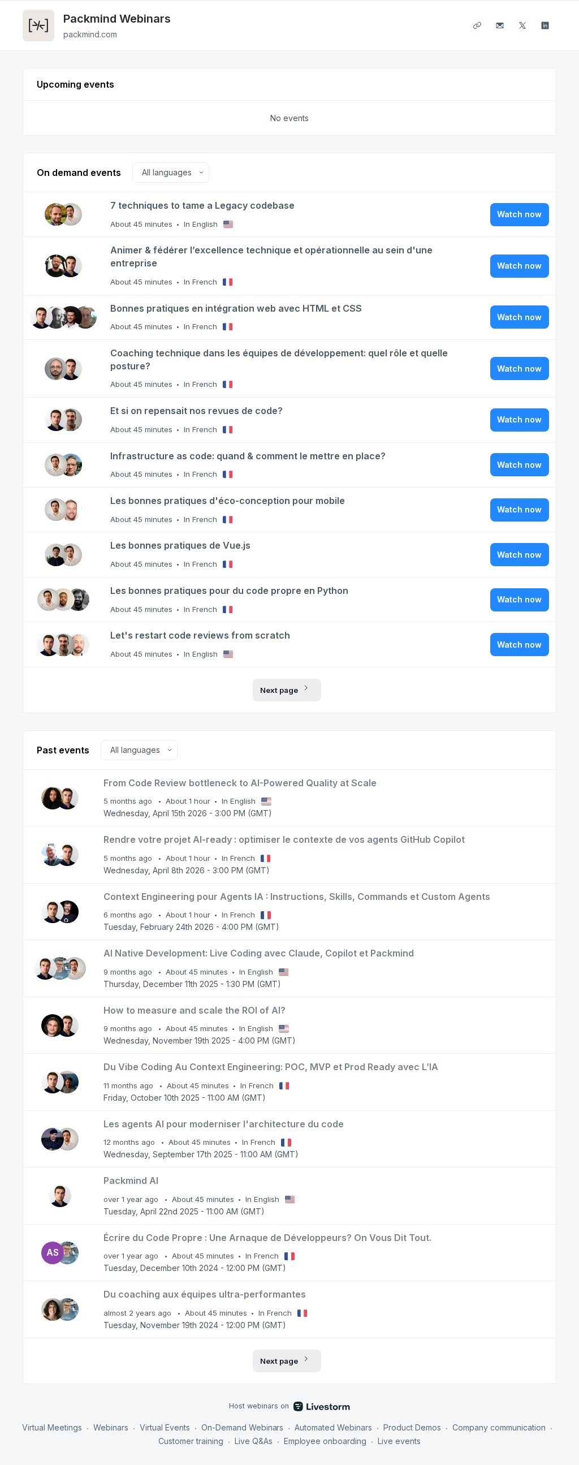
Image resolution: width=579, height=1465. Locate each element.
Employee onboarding (325, 1441)
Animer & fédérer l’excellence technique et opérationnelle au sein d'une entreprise (271, 256)
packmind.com (90, 34)
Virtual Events (165, 1427)
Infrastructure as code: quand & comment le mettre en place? (248, 456)
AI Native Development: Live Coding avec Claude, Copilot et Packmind (258, 953)
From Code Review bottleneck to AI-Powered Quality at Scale (240, 782)
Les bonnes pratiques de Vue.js (180, 545)
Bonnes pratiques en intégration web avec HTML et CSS (236, 308)
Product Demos (412, 1427)
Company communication (499, 1427)
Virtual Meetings (52, 1427)
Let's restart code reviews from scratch (200, 635)
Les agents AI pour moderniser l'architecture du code (223, 1124)
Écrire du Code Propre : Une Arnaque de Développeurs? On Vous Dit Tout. (267, 1237)
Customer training (190, 1441)
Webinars (110, 1427)
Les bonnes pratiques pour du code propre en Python (229, 590)
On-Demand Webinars (242, 1427)
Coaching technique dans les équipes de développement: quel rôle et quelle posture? (279, 359)
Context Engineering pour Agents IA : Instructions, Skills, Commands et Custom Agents (296, 896)
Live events (399, 1441)
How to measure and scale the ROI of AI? (194, 1010)
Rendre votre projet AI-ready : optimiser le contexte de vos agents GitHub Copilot (284, 839)
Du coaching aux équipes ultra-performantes (204, 1294)
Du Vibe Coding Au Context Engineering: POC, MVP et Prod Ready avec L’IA (270, 1066)
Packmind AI (130, 1180)
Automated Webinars (333, 1427)
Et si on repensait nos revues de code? (196, 410)
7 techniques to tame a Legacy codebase (202, 205)
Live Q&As (254, 1441)
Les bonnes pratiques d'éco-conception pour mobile (227, 500)
